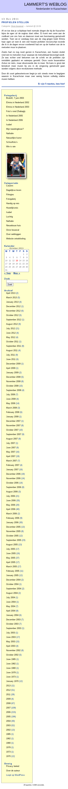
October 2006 (12, 483)
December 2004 (13, 580)
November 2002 (13, 650)
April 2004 (10, 611)
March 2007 (11, 460)
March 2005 (11, 566)
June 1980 (11, 668)
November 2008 (13, 381)
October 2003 (12, 624)
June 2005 (11, 553)
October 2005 (12, 536)
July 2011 (10, 355)
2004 (8, 721)
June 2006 (11, 500)
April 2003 (10, 646)
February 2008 (12, 412)
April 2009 (10, 368)
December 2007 (13, 421)
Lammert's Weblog (45, 4)
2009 (8, 699)
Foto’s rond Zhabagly (15, 111)
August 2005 (12, 544)
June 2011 (10, 359)
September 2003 (13, 628)
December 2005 (13, 527)
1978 (8, 747)
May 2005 (10, 558)
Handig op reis (12, 203)
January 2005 (12, 575)
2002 (8, 730)
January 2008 (12, 416)
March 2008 (11, 408)
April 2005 (10, 562)
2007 (8, 708)
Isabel (9, 124)
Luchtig (9, 216)
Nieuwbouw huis (13, 225)
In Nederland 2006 (14, 120)
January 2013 (12, 302)
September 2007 (13, 434)
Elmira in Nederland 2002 (17, 102)
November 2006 (13, 478)
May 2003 (10, 641)
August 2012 (12, 324)
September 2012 (13, 319)
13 (17, 261)
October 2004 (12, 584)
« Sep (7, 273)
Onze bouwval (17, 26)
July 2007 (10, 443)
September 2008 (13, 390)
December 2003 (13, 619)
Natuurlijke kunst (14, 138)
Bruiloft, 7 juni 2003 (15, 98)
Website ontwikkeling (15, 238)
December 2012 (13, 306)
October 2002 (12, 655)
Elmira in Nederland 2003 (17, 107)
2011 (8, 694)
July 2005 (10, 549)
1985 (8, 734)
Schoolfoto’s (12, 142)
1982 (8, 738)
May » (16, 273)
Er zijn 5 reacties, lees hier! (51, 84)
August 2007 (12, 439)
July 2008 (10, 394)
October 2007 (12, 430)
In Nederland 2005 (14, 116)
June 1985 (11, 659)
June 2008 (11, 399)
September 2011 (13, 346)
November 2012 (13, 311)
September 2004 (13, 588)
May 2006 (10, 505)
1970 (8, 756)
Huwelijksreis (12, 208)
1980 (8, 743)
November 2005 (13, 531)
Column (9, 185)
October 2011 (12, 341)
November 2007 (13, 425)
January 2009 (12, 372)
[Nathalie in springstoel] (16, 177)
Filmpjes (10, 194)
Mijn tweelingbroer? (15, 129)
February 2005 (12, 571)
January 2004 (12, 615)
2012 (8, 690)
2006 (8, 712)
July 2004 (10, 597)
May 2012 (10, 337)
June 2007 (11, 447)
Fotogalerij (11, 199)
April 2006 (10, 509)
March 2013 (11, 297)
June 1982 (11, 663)
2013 (8, 685)
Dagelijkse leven (13, 190)
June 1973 (11, 677)
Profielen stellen (15, 22)
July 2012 (10, 328)
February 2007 (12, 465)
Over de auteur (13, 770)
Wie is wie (10, 146)
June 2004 (11, 602)
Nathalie (10, 133)
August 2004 (12, 593)
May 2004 (10, 606)
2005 (8, 716)
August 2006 (12, 491)
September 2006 (13, 487)
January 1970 (12, 681)
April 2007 (10, 456)
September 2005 (13, 540)
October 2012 (12, 315)
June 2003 (11, 637)
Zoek (7, 279)
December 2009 (13, 364)
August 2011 (12, 350)
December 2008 (13, 377)
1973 (8, 752)
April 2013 (10, 293)
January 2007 (12, 469)
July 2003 (10, 633)
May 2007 (10, 452)
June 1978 (11, 672)
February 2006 (12, 518)
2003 (8, 725)
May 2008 (10, 403)
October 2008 (12, 386)
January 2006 (12, 522)
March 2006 (11, 513)
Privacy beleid (12, 766)
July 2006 (10, 496)
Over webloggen (13, 234)
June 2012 (11, 333)
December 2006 (13, 474)
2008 (8, 703)
